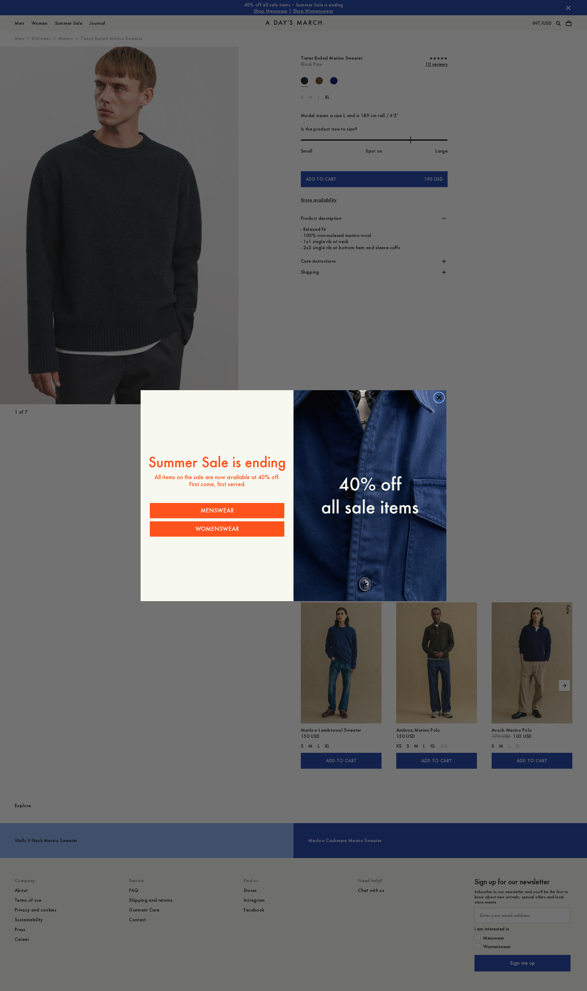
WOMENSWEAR (217, 528)
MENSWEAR (217, 510)
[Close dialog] (439, 397)
